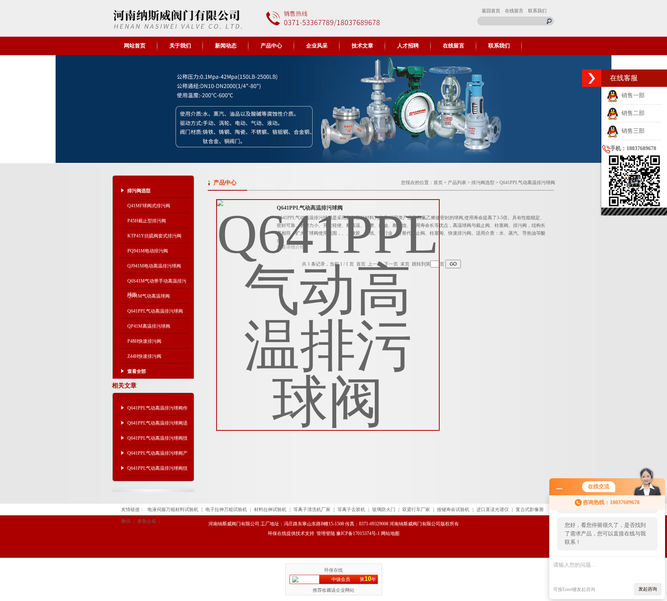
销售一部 (631, 95)
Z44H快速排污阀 (144, 356)
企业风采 (317, 46)
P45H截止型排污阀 (146, 220)
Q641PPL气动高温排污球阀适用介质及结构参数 (157, 425)
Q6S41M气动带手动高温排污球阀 (156, 283)
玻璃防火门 (383, 509)
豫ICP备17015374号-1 (358, 533)
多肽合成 (146, 521)
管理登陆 (326, 533)
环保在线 (277, 533)
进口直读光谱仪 (492, 509)
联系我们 (537, 11)
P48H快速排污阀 (144, 341)
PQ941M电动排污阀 (147, 251)
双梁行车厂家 (416, 509)
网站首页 (135, 46)
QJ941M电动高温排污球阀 (154, 266)
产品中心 (271, 46)
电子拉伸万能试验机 (226, 509)
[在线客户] (591, 78)
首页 (438, 182)
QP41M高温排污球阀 (148, 326)
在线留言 (514, 11)
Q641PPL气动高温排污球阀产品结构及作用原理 (157, 455)
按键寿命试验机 (453, 509)
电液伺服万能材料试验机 (172, 509)
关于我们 (180, 46)
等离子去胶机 (351, 509)
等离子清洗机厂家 (311, 509)
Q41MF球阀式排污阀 (148, 205)
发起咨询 (647, 589)
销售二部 (631, 113)
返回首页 (491, 11)
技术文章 (362, 46)
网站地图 (390, 533)
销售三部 (631, 131)
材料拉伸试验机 (270, 509)
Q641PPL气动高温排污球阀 (155, 311)
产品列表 (457, 182)
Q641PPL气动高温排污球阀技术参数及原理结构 (157, 471)
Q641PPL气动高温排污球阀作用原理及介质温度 (157, 410)
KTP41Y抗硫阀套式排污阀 (154, 236)
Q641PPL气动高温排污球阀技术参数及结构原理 (157, 440)
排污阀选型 (482, 182)
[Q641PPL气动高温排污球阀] (328, 309)
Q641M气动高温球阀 (148, 296)
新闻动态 (226, 46)
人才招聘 (408, 46)
